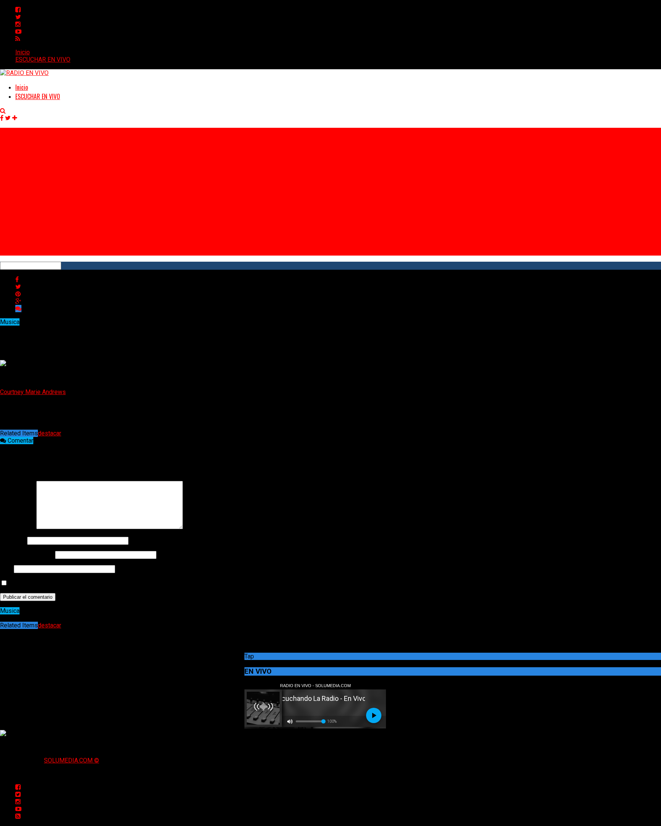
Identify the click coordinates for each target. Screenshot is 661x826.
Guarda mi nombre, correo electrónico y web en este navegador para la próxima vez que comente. (139, 583)
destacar (49, 433)
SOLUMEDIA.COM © (71, 760)
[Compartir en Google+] (18, 301)
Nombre (13, 540)
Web (6, 568)
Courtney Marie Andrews (33, 392)
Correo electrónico (27, 554)
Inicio (22, 52)
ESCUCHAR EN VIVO (42, 59)
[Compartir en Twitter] (18, 286)
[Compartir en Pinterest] (18, 294)
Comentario (17, 527)
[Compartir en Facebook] (17, 279)
